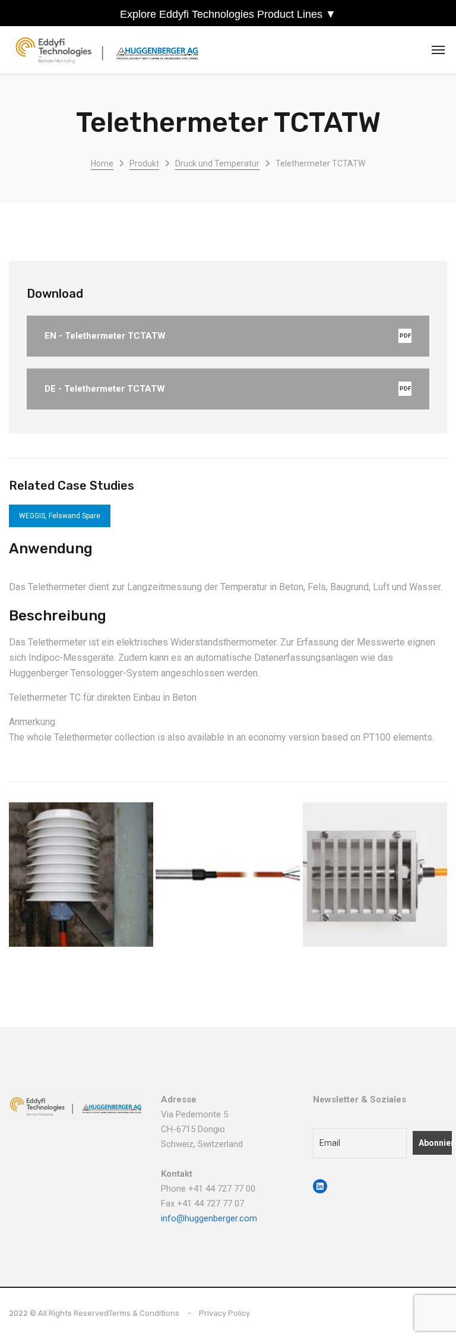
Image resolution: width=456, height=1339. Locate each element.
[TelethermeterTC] (228, 874)
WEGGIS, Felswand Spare (59, 516)
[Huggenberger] (110, 50)
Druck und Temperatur (217, 163)
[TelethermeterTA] (81, 874)
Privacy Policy (224, 1313)
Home (102, 163)
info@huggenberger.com (209, 1218)
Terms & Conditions (144, 1313)
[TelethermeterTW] (375, 874)
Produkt (144, 163)
